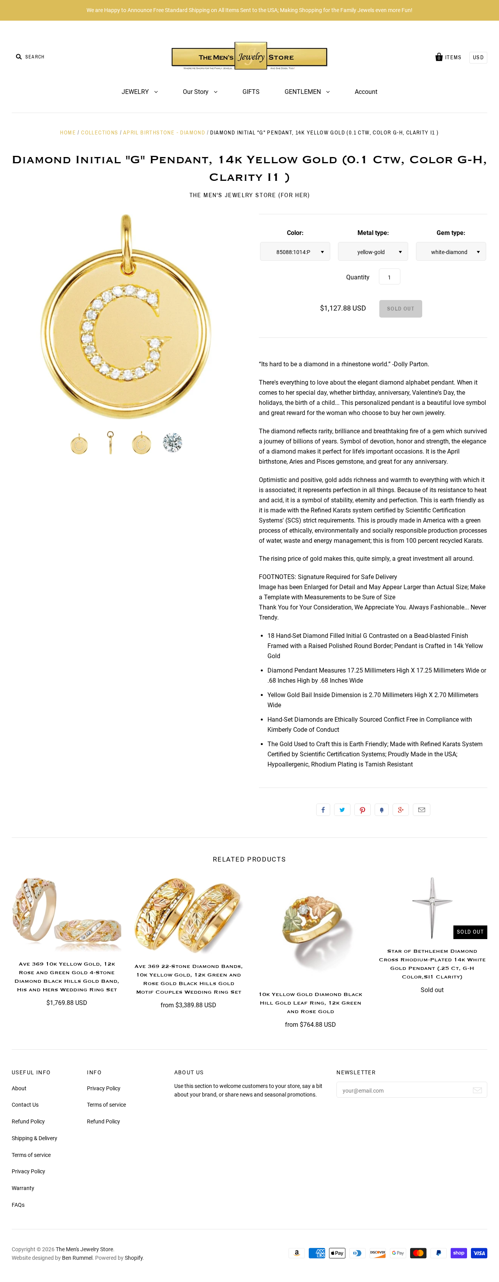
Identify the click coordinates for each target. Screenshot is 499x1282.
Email (421, 809)
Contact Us (25, 1105)
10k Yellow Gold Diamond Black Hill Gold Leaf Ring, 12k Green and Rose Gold (310, 1003)
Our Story (196, 91)
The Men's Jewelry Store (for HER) (249, 195)
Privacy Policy (28, 1171)
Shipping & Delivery (34, 1138)
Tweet (342, 809)
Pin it (362, 809)
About (19, 1088)
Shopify (134, 1258)
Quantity (358, 277)
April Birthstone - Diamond (164, 133)
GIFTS (251, 91)
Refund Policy (28, 1121)
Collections (99, 133)
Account (366, 91)
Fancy (382, 809)
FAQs (18, 1205)
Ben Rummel (77, 1258)
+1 (401, 809)
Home (68, 133)
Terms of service (31, 1155)
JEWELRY (136, 91)
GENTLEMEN (303, 91)
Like (323, 809)
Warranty (23, 1188)
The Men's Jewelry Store (84, 1249)
